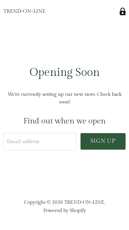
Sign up (103, 141)
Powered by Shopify (64, 210)
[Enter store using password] (122, 11)
